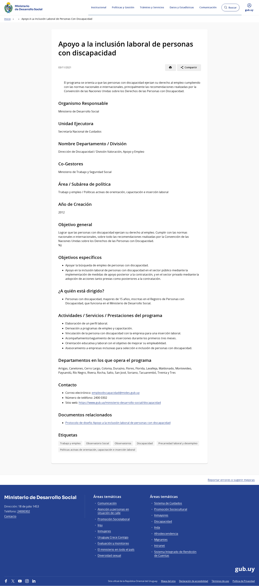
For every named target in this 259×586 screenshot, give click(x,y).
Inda (157, 527)
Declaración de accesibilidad (193, 581)
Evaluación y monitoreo (113, 543)
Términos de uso (220, 581)
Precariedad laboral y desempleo (177, 443)
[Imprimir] (170, 67)
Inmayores (161, 515)
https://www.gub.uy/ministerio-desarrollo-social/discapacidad (120, 403)
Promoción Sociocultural (170, 509)
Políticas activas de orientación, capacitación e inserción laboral (97, 449)
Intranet (159, 546)
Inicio (7, 18)
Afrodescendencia (166, 534)
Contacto (10, 516)
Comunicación (208, 7)
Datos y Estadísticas (182, 7)
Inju (100, 525)
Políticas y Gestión (123, 7)
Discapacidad (145, 443)
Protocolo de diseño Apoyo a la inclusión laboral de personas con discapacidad (118, 423)
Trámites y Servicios (152, 7)
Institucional (98, 7)
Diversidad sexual (109, 555)
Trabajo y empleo (70, 443)
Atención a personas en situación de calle (113, 511)
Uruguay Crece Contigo (113, 537)
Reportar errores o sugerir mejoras (231, 480)
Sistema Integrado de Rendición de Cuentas (175, 553)
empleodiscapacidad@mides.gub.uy (116, 393)
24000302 (23, 511)
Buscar (230, 8)
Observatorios (123, 443)
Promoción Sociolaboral (114, 519)
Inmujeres (104, 531)
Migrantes (161, 540)
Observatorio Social (97, 443)
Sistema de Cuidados (168, 503)
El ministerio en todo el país (116, 549)
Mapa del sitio (168, 581)
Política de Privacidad (244, 581)
